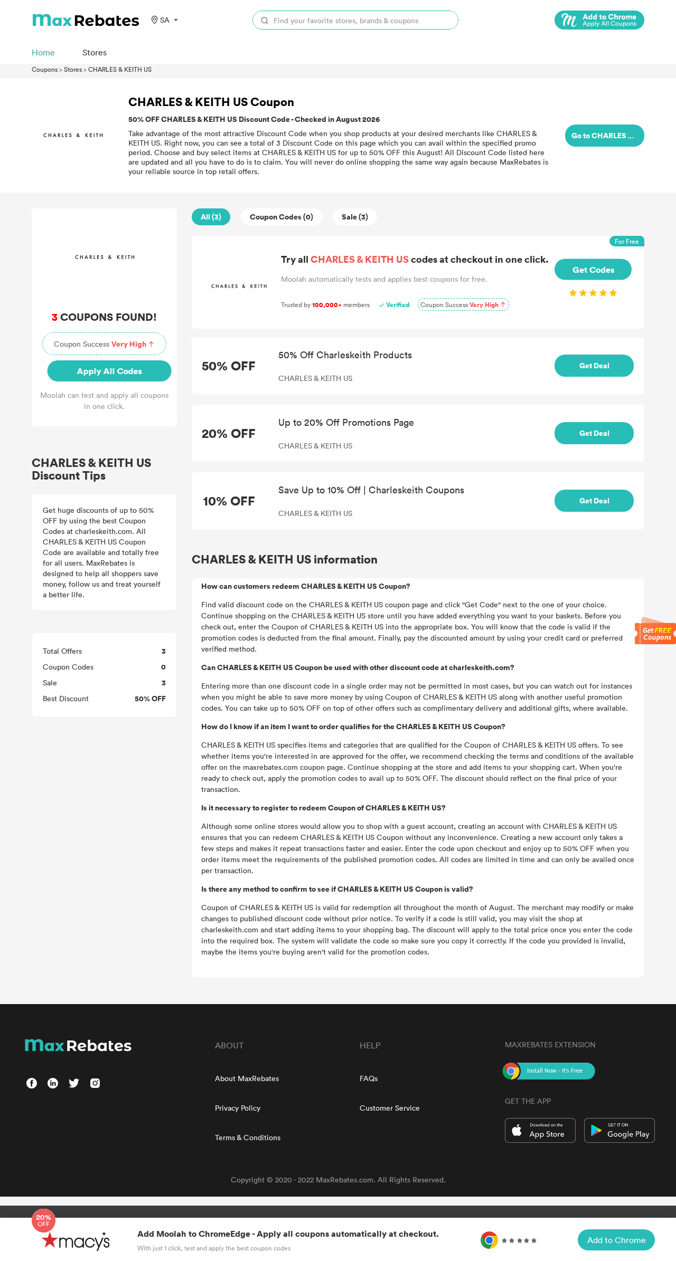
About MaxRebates (247, 1078)
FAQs (369, 1078)
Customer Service (390, 1108)
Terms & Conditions (247, 1137)
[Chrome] (599, 20)
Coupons (45, 69)
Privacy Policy (237, 1108)
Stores (73, 69)
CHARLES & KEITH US (120, 69)
